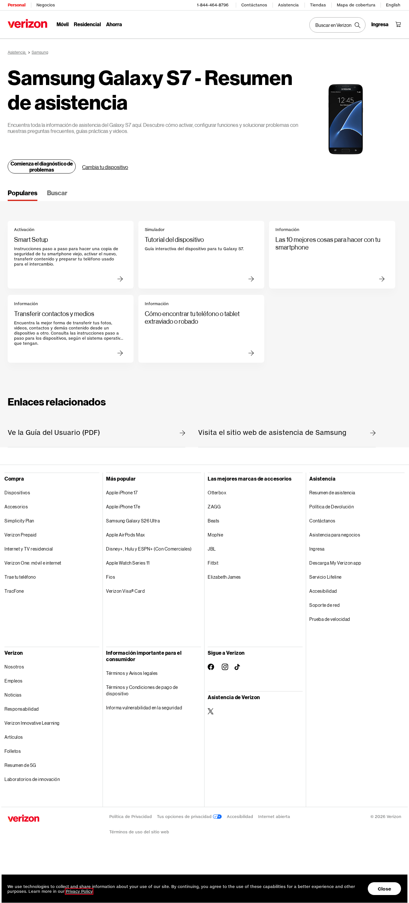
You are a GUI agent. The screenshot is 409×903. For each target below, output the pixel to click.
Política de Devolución (331, 506)
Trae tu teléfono (20, 577)
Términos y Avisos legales (132, 673)
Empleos (13, 680)
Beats (214, 520)
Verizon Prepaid (20, 534)
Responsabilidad (21, 709)
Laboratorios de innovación (32, 779)
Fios (110, 577)
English (393, 5)
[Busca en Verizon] (337, 25)
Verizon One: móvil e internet (32, 563)
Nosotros (14, 666)
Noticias (12, 695)
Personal (16, 5)
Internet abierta (274, 816)
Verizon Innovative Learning (32, 723)
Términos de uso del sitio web (139, 832)
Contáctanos (254, 5)
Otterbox (217, 492)
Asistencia (288, 5)
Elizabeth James (224, 577)
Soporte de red (324, 605)
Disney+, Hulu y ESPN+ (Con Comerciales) (149, 549)
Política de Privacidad (130, 816)
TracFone (14, 591)
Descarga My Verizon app (335, 563)
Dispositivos (17, 492)
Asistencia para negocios (334, 534)
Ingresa (317, 549)
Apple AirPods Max (125, 534)
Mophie (215, 534)
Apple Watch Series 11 (128, 563)
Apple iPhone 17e (123, 506)
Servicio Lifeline (325, 577)
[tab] (22, 195)
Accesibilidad (323, 591)
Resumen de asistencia (332, 492)
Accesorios (16, 506)
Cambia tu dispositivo (105, 167)
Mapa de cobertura (356, 5)
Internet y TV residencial (28, 549)
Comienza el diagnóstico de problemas (42, 166)
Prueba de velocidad (329, 619)
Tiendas (318, 5)
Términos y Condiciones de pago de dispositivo (142, 690)
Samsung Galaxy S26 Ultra (133, 520)
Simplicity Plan (19, 520)
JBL (212, 549)
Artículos (13, 737)
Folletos (12, 751)
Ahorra (114, 24)
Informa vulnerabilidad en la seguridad (144, 707)
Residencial (87, 24)
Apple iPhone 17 (122, 492)
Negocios (45, 5)
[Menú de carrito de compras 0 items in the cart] (398, 24)
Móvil (63, 24)
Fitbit (213, 563)
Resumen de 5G (20, 765)
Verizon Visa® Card (125, 591)
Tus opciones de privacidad (185, 816)
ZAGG (214, 506)
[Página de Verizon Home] (27, 23)
